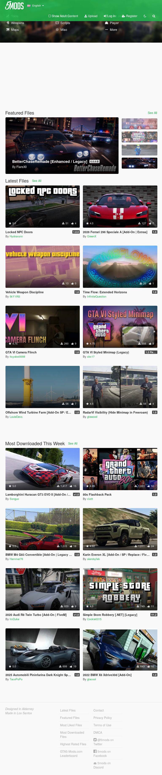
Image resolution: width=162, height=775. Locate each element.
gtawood (92, 417)
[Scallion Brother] (139, 150)
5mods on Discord (102, 765)
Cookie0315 (94, 619)
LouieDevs (16, 417)
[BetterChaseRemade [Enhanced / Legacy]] (139, 163)
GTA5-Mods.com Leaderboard (71, 753)
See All (152, 113)
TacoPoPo (16, 679)
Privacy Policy (102, 717)
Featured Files (70, 717)
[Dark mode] (144, 16)
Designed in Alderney (19, 709)
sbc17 (90, 356)
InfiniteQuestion (96, 296)
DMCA (97, 732)
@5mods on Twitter (103, 742)
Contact (98, 710)
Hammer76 (16, 559)
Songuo (14, 499)
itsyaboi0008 (17, 356)
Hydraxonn (16, 236)
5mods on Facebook (102, 753)
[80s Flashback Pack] (139, 136)
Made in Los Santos (18, 713)
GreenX (91, 236)
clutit (90, 499)
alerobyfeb (93, 559)
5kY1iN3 (15, 296)
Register (131, 16)
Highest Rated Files (73, 744)
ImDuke (14, 619)
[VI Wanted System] (139, 123)
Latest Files (68, 710)
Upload (92, 16)
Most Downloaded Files (72, 734)
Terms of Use (102, 725)
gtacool (91, 679)
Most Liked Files (71, 725)
